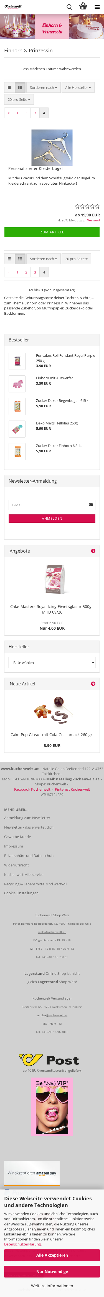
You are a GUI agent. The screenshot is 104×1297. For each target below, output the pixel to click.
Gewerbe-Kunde (17, 836)
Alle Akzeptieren (52, 1255)
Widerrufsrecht (16, 865)
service (41, 1015)
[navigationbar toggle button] (97, 7)
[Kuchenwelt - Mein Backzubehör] (11, 7)
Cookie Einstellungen (21, 892)
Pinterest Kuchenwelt (72, 789)
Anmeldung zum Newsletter (27, 817)
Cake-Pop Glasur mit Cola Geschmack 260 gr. (52, 734)
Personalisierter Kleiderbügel (35, 168)
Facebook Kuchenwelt (32, 789)
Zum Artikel (52, 232)
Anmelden (52, 518)
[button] (9, 87)
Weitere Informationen (52, 1285)
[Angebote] (93, 551)
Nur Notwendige (52, 1271)
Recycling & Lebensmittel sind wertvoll (35, 883)
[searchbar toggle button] (69, 7)
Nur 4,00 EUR (52, 625)
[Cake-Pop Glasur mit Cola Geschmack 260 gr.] (52, 710)
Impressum (13, 846)
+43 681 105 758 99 (55, 957)
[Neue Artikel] (93, 684)
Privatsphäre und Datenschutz (29, 855)
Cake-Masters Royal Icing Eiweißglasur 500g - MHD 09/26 (52, 609)
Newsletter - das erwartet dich (29, 827)
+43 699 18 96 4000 (55, 1032)
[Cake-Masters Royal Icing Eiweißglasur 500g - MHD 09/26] (52, 579)
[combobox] (43, 87)
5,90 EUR (52, 745)
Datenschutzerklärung (22, 1244)
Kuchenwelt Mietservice (23, 874)
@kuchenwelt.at (56, 1015)
